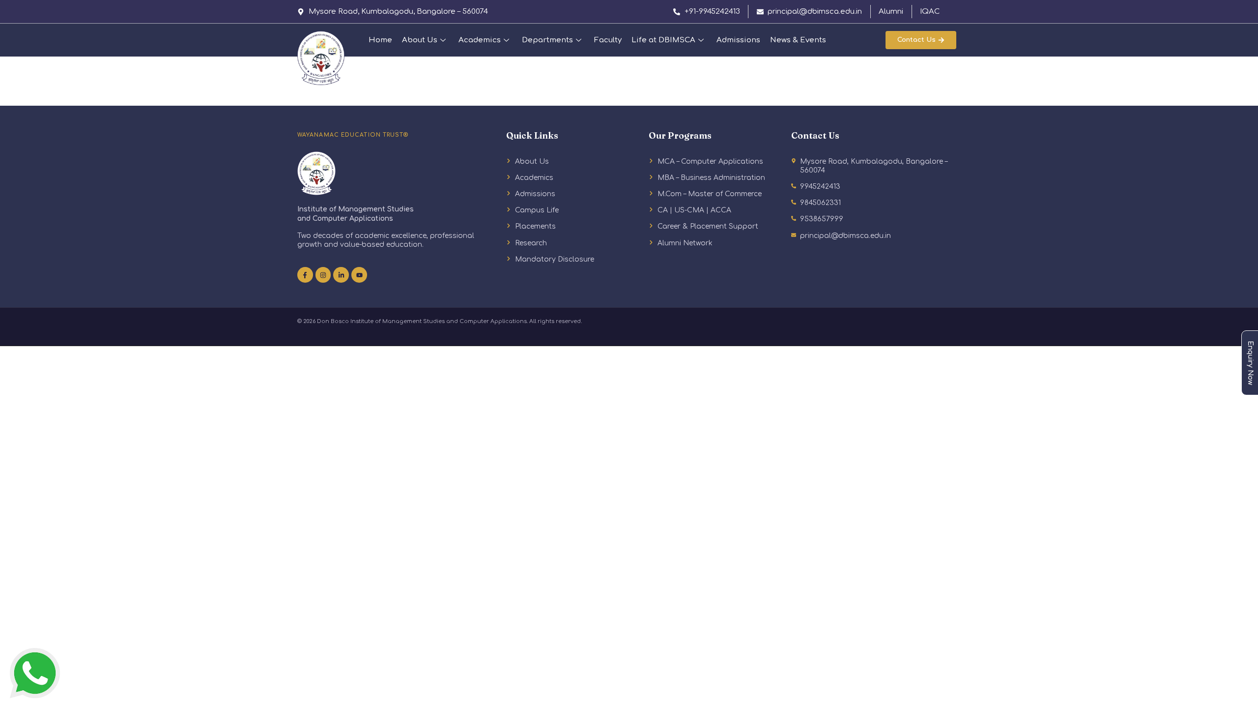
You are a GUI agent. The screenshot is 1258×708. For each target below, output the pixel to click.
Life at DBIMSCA (663, 40)
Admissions (738, 40)
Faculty (608, 40)
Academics (479, 40)
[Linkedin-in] (341, 275)
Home (380, 40)
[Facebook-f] (305, 275)
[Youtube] (359, 275)
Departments (547, 40)
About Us (419, 40)
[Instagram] (323, 275)
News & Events (798, 40)
